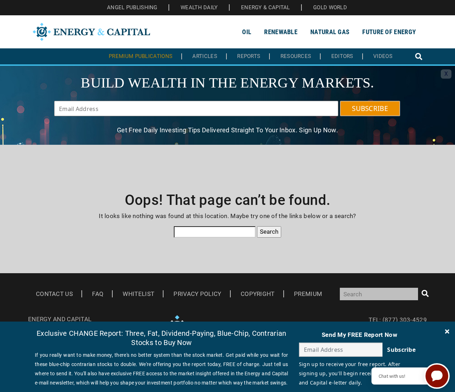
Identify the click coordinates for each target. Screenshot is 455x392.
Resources (295, 56)
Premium (308, 293)
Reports (248, 56)
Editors (342, 56)
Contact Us (54, 293)
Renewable (281, 32)
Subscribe (401, 350)
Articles (204, 56)
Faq (97, 293)
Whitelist (138, 293)
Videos (382, 56)
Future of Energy (389, 32)
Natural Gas (329, 32)
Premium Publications (140, 56)
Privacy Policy (197, 293)
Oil (246, 32)
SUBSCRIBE (370, 108)
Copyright (258, 293)
